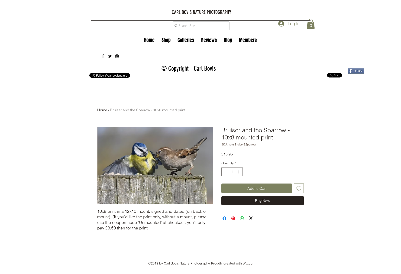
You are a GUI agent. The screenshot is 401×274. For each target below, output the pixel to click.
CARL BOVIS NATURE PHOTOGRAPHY (201, 12)
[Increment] (239, 172)
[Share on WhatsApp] (242, 218)
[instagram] (117, 56)
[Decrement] (225, 172)
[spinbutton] (232, 172)
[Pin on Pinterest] (233, 218)
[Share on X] (251, 218)
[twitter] (110, 56)
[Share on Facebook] (224, 218)
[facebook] (103, 56)
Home (102, 110)
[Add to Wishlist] (299, 188)
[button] (186, 40)
